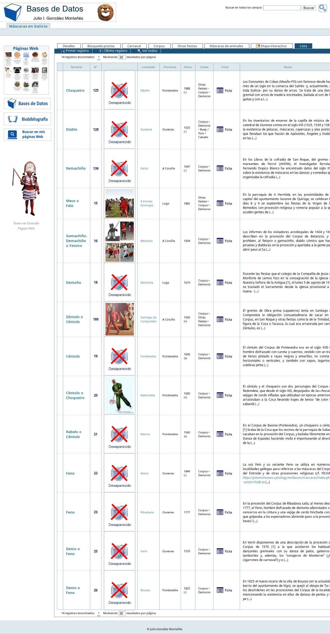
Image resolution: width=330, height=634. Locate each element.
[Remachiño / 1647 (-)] (119, 168)
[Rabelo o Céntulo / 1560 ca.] (119, 434)
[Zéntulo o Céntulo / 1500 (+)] (119, 319)
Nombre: (76, 67)
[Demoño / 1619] (119, 282)
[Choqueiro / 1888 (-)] (119, 90)
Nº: (96, 67)
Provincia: (170, 67)
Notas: (288, 67)
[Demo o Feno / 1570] (119, 551)
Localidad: (148, 67)
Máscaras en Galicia (28, 26)
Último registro (115, 50)
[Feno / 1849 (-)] (119, 473)
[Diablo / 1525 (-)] (119, 129)
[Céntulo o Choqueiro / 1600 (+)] (119, 395)
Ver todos (149, 50)
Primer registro (77, 50)
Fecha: (188, 67)
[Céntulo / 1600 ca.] (119, 356)
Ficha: (225, 67)
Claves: (204, 67)
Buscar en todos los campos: (244, 8)
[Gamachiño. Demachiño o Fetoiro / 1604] (119, 240)
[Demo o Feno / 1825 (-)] (119, 590)
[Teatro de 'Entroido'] (26, 188)
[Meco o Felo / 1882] (119, 203)
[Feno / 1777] (119, 512)
